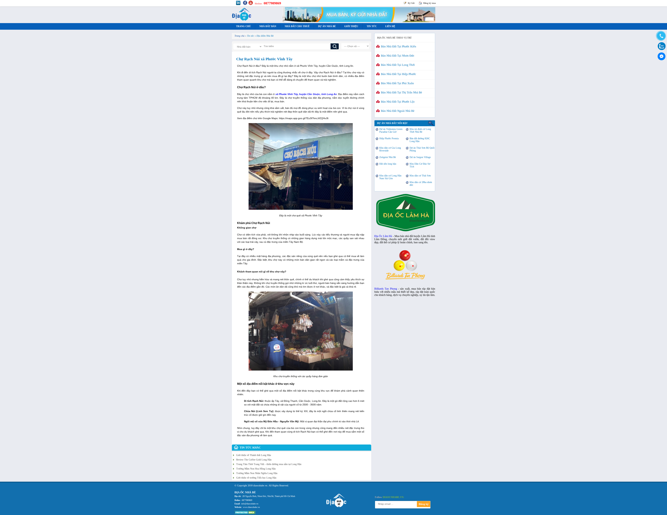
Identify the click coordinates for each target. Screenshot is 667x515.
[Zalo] (661, 46)
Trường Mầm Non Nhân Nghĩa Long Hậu (256, 473)
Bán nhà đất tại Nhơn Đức (397, 55)
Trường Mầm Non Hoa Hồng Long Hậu (256, 468)
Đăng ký (424, 504)
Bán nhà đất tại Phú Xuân (397, 83)
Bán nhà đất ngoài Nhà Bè (397, 111)
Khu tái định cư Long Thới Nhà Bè (420, 130)
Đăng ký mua (429, 3)
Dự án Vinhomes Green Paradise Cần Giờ (390, 130)
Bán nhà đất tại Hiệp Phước (398, 74)
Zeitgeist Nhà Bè (387, 157)
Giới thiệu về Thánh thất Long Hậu (253, 455)
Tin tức (372, 26)
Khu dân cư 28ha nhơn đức (421, 183)
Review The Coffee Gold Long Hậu (253, 459)
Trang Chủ (243, 26)
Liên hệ (390, 26)
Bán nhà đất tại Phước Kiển (398, 46)
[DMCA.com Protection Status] (245, 513)
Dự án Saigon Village (420, 157)
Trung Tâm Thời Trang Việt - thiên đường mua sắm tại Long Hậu (268, 464)
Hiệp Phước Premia (389, 138)
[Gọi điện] (661, 36)
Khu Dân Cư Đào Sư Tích (420, 165)
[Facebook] (661, 55)
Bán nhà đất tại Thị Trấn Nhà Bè (401, 92)
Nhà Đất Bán (267, 26)
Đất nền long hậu (387, 164)
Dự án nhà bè (327, 26)
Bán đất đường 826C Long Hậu (420, 140)
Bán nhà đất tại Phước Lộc (397, 101)
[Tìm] (335, 46)
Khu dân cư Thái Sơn (420, 175)
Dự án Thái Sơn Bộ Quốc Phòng (422, 149)
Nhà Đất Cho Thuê (297, 26)
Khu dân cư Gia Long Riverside (390, 149)
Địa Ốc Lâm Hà (383, 236)
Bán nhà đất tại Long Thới (397, 65)
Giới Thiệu (351, 26)
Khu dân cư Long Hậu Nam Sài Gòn (390, 177)
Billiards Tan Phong (385, 288)
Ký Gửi (411, 3)
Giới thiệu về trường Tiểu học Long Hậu (256, 477)
